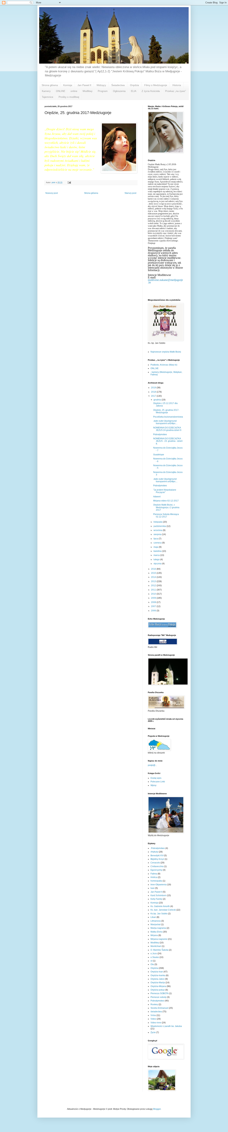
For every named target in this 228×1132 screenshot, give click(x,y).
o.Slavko (155, 957)
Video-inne (156, 1022)
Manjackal (155, 924)
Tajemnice (47, 96)
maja (156, 547)
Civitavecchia (157, 866)
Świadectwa (118, 85)
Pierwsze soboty (158, 997)
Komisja (67, 85)
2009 (154, 598)
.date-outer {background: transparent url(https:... (165, 422)
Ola (152, 964)
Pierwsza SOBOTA (160, 993)
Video (153, 1019)
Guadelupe (158, 454)
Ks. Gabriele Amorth (160, 906)
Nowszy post (51, 193)
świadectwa (156, 1011)
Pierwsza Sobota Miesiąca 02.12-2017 (166, 515)
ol (151, 961)
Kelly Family (156, 899)
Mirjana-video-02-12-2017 (166, 500)
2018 (154, 392)
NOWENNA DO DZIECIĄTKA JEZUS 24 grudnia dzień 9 (167, 428)
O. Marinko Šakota (159, 950)
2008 (154, 602)
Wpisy (153, 785)
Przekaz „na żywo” (175, 91)
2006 (154, 610)
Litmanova (156, 921)
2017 (154, 396)
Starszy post (130, 193)
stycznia (158, 563)
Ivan (153, 888)
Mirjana (154, 935)
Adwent (156, 496)
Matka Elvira (156, 932)
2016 (154, 569)
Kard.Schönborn (158, 895)
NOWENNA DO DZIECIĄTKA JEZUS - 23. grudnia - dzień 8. (168, 441)
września (158, 530)
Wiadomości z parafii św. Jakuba (166, 1026)
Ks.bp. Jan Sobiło (159, 913)
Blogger (157, 1109)
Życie (153, 1032)
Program (103, 91)
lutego (157, 559)
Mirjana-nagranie (159, 939)
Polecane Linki (158, 781)
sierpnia (158, 534)
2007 (154, 606)
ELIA (133, 91)
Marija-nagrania (158, 928)
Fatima (154, 873)
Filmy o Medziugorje (155, 85)
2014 (154, 577)
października (160, 526)
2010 (154, 594)
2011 (154, 590)
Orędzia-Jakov (158, 979)
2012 (154, 585)
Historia (176, 85)
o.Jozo (154, 953)
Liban (153, 917)
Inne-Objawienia (159, 884)
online (74, 91)
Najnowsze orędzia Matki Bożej (166, 352)
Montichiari (156, 946)
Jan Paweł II (84, 85)
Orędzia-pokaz (158, 990)
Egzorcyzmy (156, 870)
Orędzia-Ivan (157, 971)
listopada (158, 522)
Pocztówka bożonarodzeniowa (168, 417)
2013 (154, 581)
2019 (154, 387)
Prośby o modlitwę (69, 96)
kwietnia (158, 551)
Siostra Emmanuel (159, 1008)
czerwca (158, 543)
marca (157, 555)
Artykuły (154, 852)
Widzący (101, 85)
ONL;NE (155, 368)
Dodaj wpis (156, 778)
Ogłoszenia (119, 91)
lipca (156, 538)
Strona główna (50, 85)
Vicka (153, 1015)
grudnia (158, 399)
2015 (154, 573)
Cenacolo (155, 862)
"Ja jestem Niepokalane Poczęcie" (164, 491)
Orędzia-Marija (158, 982)
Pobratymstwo (160, 434)
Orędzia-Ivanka (158, 975)
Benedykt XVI (157, 855)
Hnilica (154, 877)
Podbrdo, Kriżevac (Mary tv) (164, 365)
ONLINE (60, 91)
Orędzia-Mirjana (158, 986)
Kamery (46, 91)
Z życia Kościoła (151, 91)
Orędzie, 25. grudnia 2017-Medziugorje (166, 411)
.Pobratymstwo (158, 848)
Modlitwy (87, 91)
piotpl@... (152, 765)
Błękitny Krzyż (157, 859)
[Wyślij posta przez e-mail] (69, 182)
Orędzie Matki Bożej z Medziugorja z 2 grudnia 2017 (166, 507)
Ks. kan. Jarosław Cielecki (163, 910)
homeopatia (156, 881)
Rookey (154, 1004)
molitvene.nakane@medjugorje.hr (165, 281)
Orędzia (134, 85)
